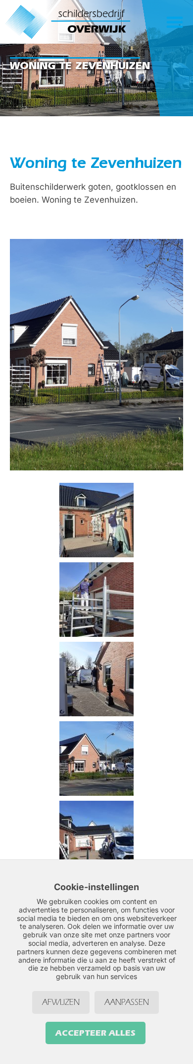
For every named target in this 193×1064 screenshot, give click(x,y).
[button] (174, 21)
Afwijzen (61, 1002)
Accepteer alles (95, 1033)
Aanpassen (126, 1002)
